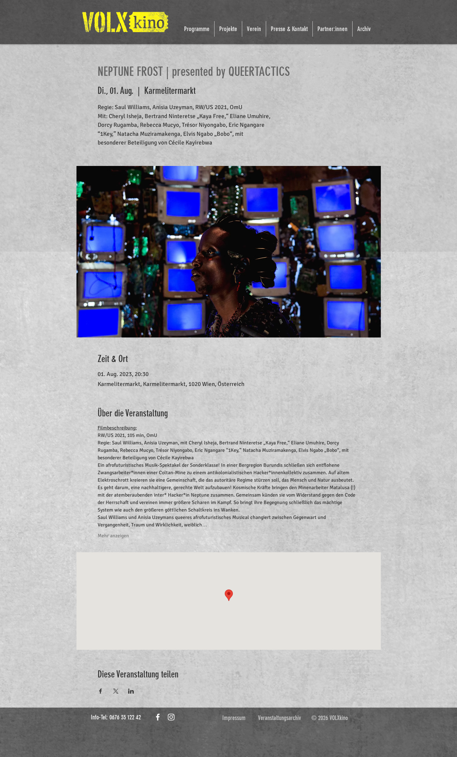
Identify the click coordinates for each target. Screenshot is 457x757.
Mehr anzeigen (113, 536)
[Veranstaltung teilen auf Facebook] (101, 691)
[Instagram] (171, 717)
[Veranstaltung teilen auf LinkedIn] (131, 691)
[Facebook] (157, 717)
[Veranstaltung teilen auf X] (116, 691)
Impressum (234, 718)
